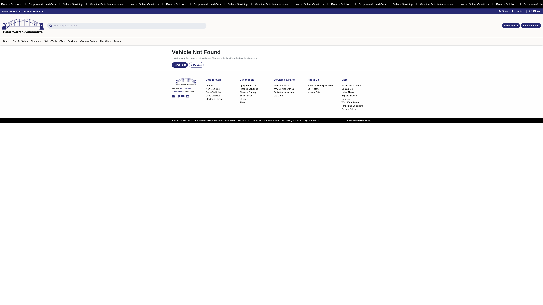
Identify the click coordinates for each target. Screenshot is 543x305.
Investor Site (314, 92)
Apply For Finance (249, 85)
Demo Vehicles (213, 92)
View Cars (196, 65)
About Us (104, 41)
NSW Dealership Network (320, 85)
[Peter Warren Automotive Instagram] (531, 11)
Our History (313, 89)
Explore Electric (349, 95)
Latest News (347, 92)
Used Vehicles (213, 95)
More (116, 41)
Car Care (278, 95)
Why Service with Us (284, 89)
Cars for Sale (19, 41)
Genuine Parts (87, 41)
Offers (62, 41)
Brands (6, 41)
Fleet (242, 102)
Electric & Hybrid (214, 99)
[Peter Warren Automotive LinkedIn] (539, 11)
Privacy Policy (348, 109)
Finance (506, 11)
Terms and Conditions (352, 106)
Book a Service (531, 25)
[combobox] (126, 26)
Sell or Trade (50, 41)
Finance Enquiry (248, 92)
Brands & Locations (351, 85)
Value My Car (511, 25)
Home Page (180, 65)
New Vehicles (213, 89)
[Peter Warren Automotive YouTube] (535, 11)
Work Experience (350, 102)
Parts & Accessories (284, 92)
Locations (519, 11)
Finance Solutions (249, 89)
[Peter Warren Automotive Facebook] (527, 11)
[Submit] (50, 26)
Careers (345, 99)
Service (71, 41)
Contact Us (347, 89)
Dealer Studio (364, 121)
